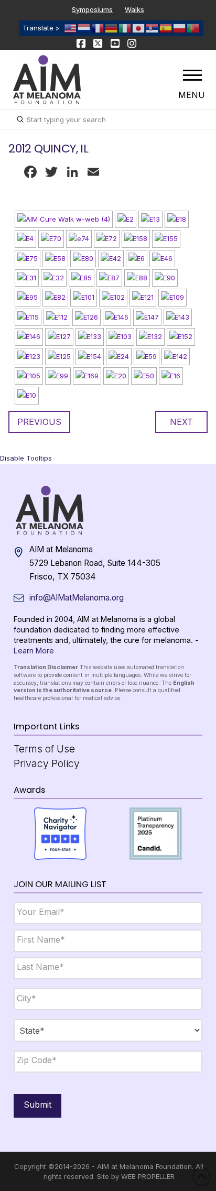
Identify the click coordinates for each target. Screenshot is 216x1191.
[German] (111, 28)
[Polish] (180, 28)
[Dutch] (84, 28)
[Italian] (125, 28)
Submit (37, 1104)
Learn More (34, 650)
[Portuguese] (193, 28)
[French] (98, 28)
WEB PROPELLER (148, 1176)
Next (181, 422)
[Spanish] (166, 28)
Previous (39, 422)
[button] (192, 75)
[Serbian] (152, 28)
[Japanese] (139, 28)
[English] (71, 28)
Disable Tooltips (26, 458)
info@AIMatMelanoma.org (76, 598)
